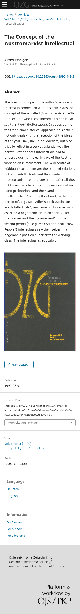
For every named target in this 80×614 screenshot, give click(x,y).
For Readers (14, 522)
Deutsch (13, 489)
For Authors (14, 529)
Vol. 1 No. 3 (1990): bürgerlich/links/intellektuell (35, 19)
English (12, 496)
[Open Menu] (4, 4)
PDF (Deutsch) (20, 364)
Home (8, 15)
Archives (23, 15)
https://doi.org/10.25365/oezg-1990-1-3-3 (43, 76)
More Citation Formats (23, 423)
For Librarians (16, 536)
